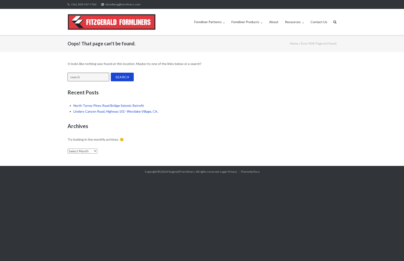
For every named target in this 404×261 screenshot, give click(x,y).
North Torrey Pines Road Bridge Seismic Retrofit (108, 105)
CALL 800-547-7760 (83, 4)
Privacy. (232, 171)
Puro (256, 171)
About (273, 22)
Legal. (223, 171)
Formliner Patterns (208, 22)
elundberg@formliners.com (123, 4)
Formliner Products (245, 22)
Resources (293, 22)
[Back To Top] (392, 249)
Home (294, 43)
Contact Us (318, 22)
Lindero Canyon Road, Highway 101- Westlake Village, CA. (115, 111)
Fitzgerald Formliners (181, 171)
